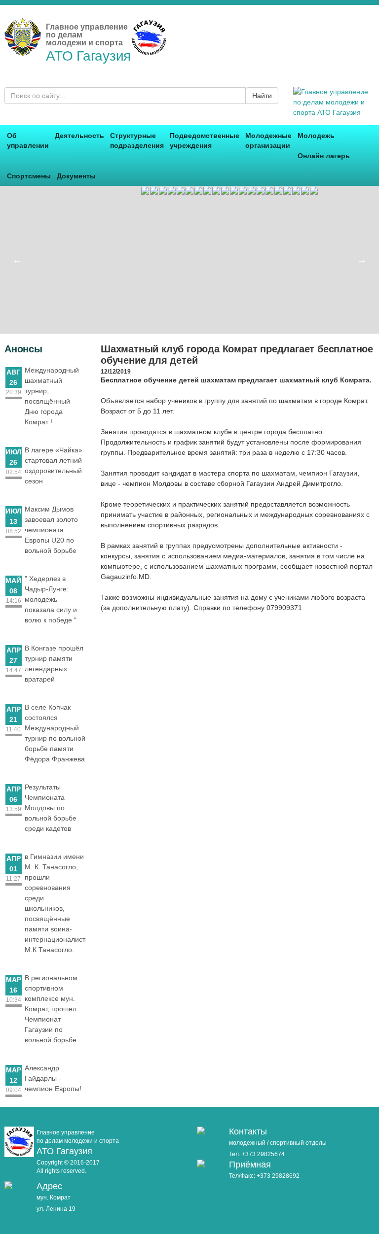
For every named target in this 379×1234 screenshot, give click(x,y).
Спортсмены (29, 176)
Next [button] (362, 260)
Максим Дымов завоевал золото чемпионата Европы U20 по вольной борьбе (51, 529)
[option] (181, 191)
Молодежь (316, 135)
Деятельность (79, 135)
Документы (76, 176)
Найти (262, 96)
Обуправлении (28, 140)
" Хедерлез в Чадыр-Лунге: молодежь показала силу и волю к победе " (51, 599)
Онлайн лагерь (324, 156)
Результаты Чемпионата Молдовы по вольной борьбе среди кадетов (50, 807)
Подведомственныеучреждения (204, 140)
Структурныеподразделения (137, 140)
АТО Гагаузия (88, 56)
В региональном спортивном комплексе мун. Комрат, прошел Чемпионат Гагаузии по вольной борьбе (51, 1009)
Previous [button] (17, 260)
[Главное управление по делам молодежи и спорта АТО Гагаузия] (22, 51)
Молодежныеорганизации (268, 140)
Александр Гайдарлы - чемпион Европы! (53, 1078)
